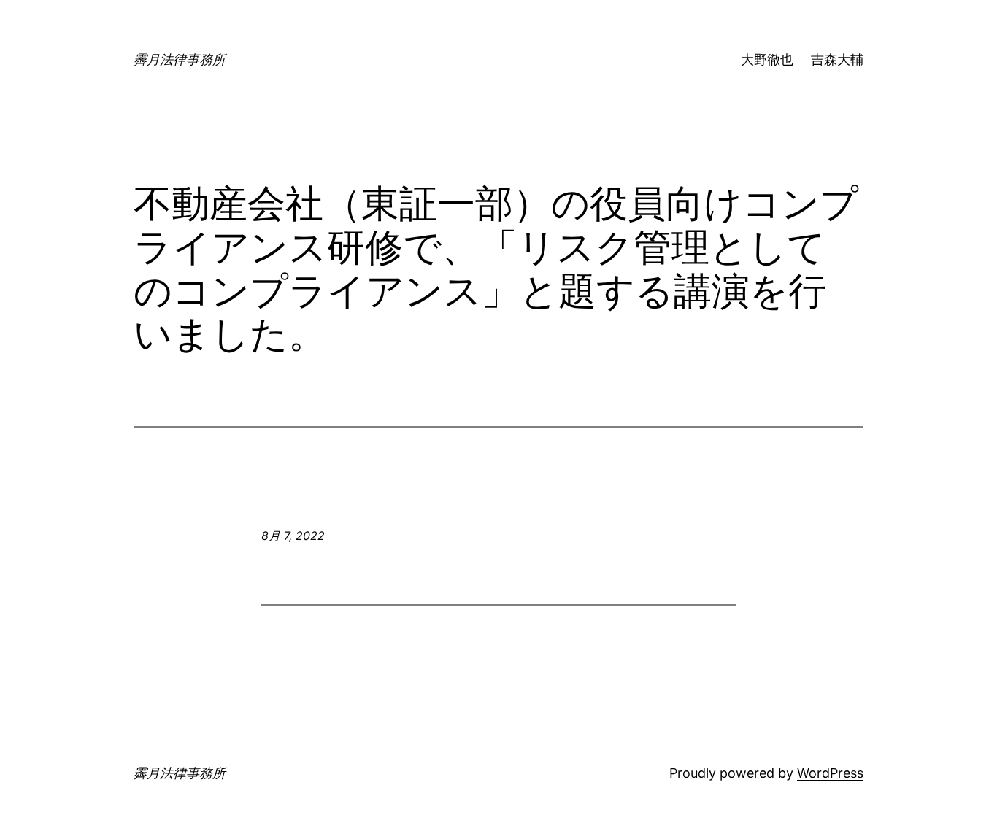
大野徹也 (767, 59)
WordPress (830, 773)
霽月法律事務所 (180, 59)
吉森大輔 (837, 59)
